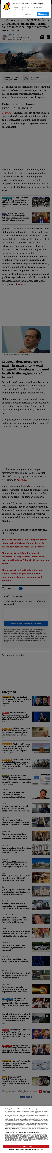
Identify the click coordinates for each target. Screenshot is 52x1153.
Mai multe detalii (20, 1116)
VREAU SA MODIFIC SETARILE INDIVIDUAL (26, 1149)
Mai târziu (28, 14)
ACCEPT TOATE (26, 1146)
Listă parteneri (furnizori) (10, 1142)
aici (36, 1124)
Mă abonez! (43, 14)
